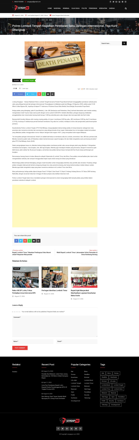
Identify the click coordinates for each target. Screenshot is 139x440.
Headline (16, 80)
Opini (72, 392)
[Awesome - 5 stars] (20, 311)
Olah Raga (75, 8)
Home (50, 8)
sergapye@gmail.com (34, 2)
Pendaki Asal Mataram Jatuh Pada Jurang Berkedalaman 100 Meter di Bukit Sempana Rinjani (55, 376)
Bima (85, 371)
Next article (93, 250)
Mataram (87, 386)
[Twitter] (21, 241)
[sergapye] (16, 88)
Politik (84, 8)
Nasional (57, 8)
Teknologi (87, 398)
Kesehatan (103, 8)
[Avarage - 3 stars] (16, 311)
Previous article (18, 250)
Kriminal (66, 8)
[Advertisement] (54, 206)
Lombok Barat (88, 380)
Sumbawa (74, 398)
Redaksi (14, 372)
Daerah (112, 8)
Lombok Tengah (29, 80)
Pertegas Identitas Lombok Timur (54, 290)
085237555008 (18, 2)
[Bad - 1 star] (12, 311)
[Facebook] (16, 241)
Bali (72, 371)
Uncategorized (75, 401)
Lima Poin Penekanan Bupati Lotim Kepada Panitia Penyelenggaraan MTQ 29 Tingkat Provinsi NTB (54, 387)
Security (86, 395)
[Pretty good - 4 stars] (18, 311)
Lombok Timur (88, 383)
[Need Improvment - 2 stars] (14, 311)
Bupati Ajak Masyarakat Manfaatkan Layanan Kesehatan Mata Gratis (83, 293)
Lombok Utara (75, 386)
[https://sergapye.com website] (14, 88)
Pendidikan (93, 8)
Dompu (73, 374)
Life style (74, 380)
